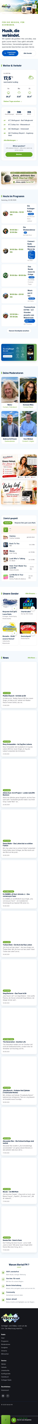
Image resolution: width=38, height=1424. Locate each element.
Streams (4, 1351)
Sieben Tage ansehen (12, 101)
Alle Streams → (31, 593)
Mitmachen (5, 1354)
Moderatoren (5, 1344)
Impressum (5, 1390)
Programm (4, 1341)
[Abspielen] (13, 1420)
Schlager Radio (6, 1380)
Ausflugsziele (5, 1373)
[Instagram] (8, 1396)
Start (2, 1338)
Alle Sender (28, 53)
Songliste (4, 1347)
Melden (19, 154)
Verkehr (4, 1367)
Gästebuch (5, 1377)
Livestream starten (11, 53)
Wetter (3, 1364)
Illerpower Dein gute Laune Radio (25, 523)
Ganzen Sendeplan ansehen (19, 331)
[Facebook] (3, 1396)
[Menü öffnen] (34, 6)
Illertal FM (8, 523)
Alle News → (32, 658)
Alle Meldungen (10, 140)
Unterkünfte (5, 1370)
